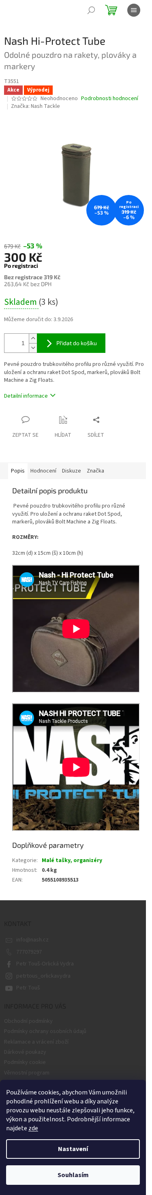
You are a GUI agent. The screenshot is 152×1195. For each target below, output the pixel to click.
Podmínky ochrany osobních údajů (45, 1031)
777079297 (29, 952)
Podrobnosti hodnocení (109, 99)
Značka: (35, 106)
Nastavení (73, 1149)
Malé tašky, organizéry (72, 860)
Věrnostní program (26, 1073)
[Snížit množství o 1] (33, 347)
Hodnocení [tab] (43, 471)
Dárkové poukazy (25, 1052)
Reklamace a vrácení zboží (36, 1042)
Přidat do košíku (76, 342)
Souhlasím (73, 1175)
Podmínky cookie (25, 1062)
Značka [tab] (95, 471)
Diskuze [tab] (71, 471)
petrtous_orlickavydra (43, 976)
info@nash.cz (32, 940)
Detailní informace (26, 396)
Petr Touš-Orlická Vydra (45, 964)
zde (33, 1128)
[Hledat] (91, 10)
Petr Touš (28, 988)
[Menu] (134, 10)
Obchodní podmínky (28, 1021)
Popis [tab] (18, 471)
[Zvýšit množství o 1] (33, 338)
